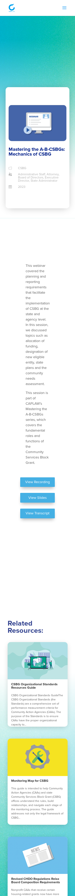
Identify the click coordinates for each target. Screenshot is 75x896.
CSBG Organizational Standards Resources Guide (34, 686)
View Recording (37, 482)
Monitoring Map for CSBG (29, 781)
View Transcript (37, 513)
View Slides (37, 497)
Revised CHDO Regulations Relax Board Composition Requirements (35, 880)
